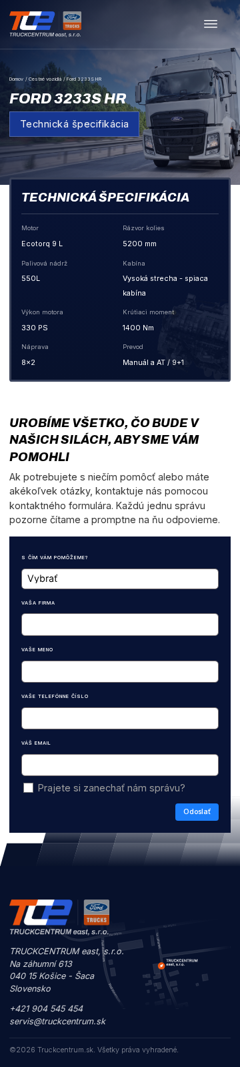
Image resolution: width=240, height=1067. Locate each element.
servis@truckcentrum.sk (57, 1021)
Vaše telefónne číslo (55, 696)
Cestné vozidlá (45, 79)
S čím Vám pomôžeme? (55, 558)
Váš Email (36, 743)
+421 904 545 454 (46, 1009)
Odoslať (197, 811)
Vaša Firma (38, 603)
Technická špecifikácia (74, 123)
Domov (16, 79)
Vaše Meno (37, 650)
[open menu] (211, 24)
